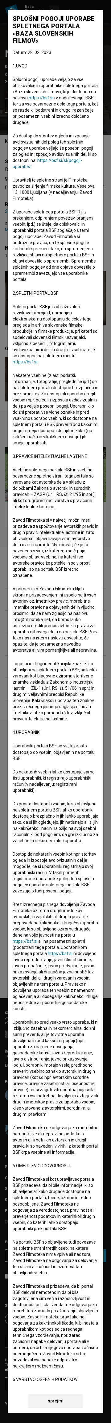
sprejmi (56, 1400)
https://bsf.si (41, 97)
